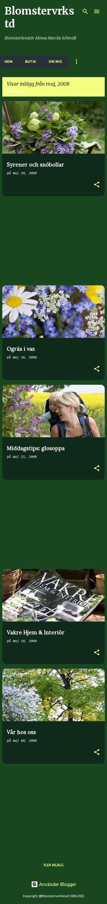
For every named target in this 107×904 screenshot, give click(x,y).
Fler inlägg (54, 865)
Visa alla (15, 91)
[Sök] (85, 11)
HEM (9, 61)
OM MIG (55, 61)
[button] (96, 185)
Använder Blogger (57, 884)
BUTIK (30, 61)
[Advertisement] (53, 241)
